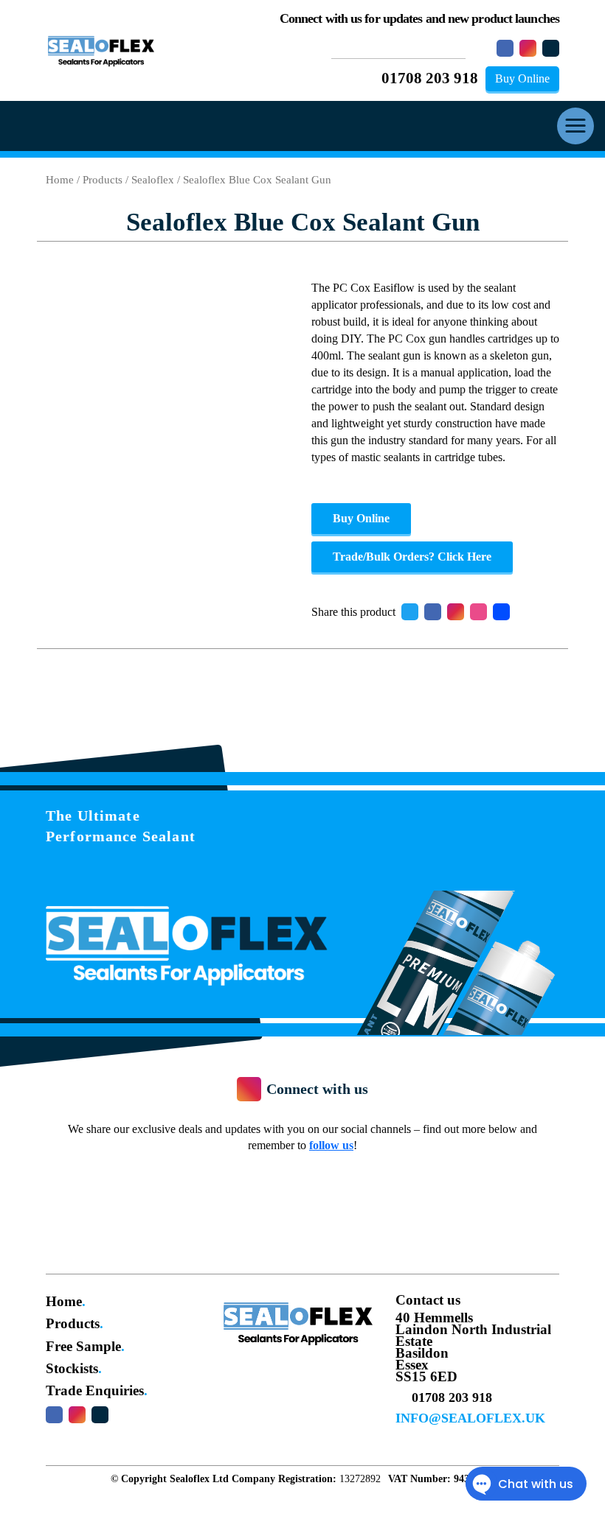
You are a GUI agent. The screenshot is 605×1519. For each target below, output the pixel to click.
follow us (331, 1145)
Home (60, 180)
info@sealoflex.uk (470, 1418)
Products (102, 180)
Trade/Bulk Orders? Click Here (412, 556)
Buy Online (522, 78)
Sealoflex (152, 180)
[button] (575, 126)
